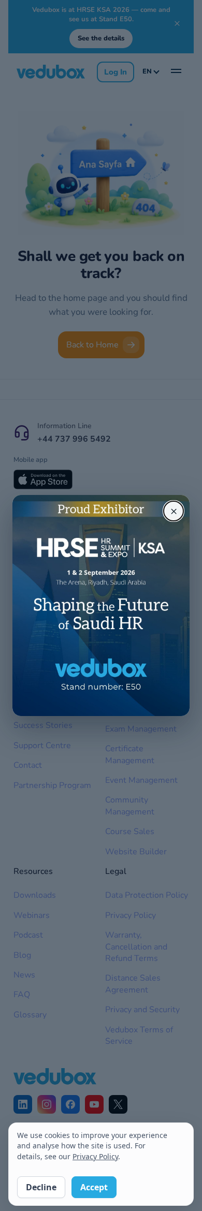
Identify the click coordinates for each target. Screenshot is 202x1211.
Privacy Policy (95, 1156)
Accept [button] (94, 1187)
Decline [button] (41, 1187)
